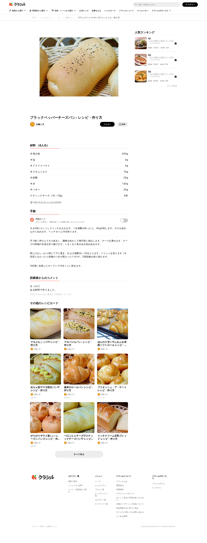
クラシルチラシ (158, 483)
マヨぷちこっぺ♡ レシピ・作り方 (45, 343)
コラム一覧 (99, 489)
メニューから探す (75, 485)
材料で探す (72, 481)
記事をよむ (96, 10)
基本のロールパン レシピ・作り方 (79, 389)
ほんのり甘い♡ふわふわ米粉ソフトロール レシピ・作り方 (112, 344)
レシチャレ (156, 487)
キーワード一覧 (101, 504)
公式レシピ (84, 10)
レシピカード (110, 10)
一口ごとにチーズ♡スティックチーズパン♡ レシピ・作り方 (79, 437)
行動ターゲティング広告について (130, 504)
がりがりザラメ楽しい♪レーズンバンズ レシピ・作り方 (45, 437)
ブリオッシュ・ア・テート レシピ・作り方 (112, 389)
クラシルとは (121, 481)
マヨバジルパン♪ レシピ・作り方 (78, 343)
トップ (98, 481)
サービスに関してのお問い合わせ (130, 512)
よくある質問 (121, 516)
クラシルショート (126, 10)
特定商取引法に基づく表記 (127, 508)
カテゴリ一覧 (100, 500)
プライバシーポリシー (125, 493)
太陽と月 (40, 124)
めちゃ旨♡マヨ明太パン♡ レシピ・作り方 (45, 389)
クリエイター (142, 10)
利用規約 (120, 489)
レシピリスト (100, 485)
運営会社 (120, 485)
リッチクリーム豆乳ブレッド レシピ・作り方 (112, 437)
